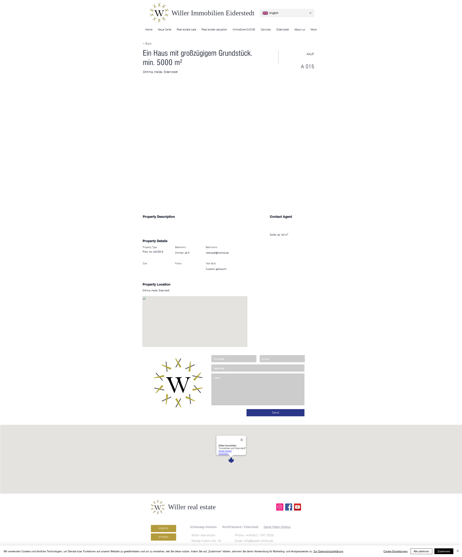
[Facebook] (288, 507)
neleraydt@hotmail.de (217, 252)
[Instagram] (279, 507)
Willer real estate (192, 507)
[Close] (458, 551)
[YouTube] (297, 507)
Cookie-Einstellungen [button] (395, 551)
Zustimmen (443, 551)
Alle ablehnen (421, 551)
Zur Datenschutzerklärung (328, 551)
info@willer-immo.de (258, 541)
